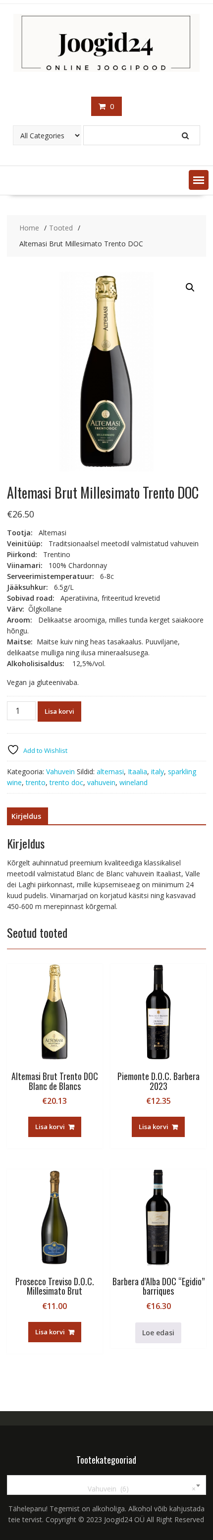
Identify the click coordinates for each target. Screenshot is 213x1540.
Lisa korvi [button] (50, 1126)
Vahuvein (60, 771)
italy (157, 771)
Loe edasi (158, 1332)
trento (36, 782)
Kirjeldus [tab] (26, 816)
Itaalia (137, 771)
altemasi (110, 771)
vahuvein (101, 782)
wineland (133, 782)
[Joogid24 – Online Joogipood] (106, 69)
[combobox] (107, 1485)
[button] (199, 180)
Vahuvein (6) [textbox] (136, 1488)
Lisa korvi (59, 711)
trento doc (66, 782)
